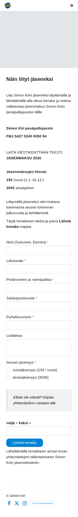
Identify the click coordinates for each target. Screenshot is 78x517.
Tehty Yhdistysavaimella (42, 503)
